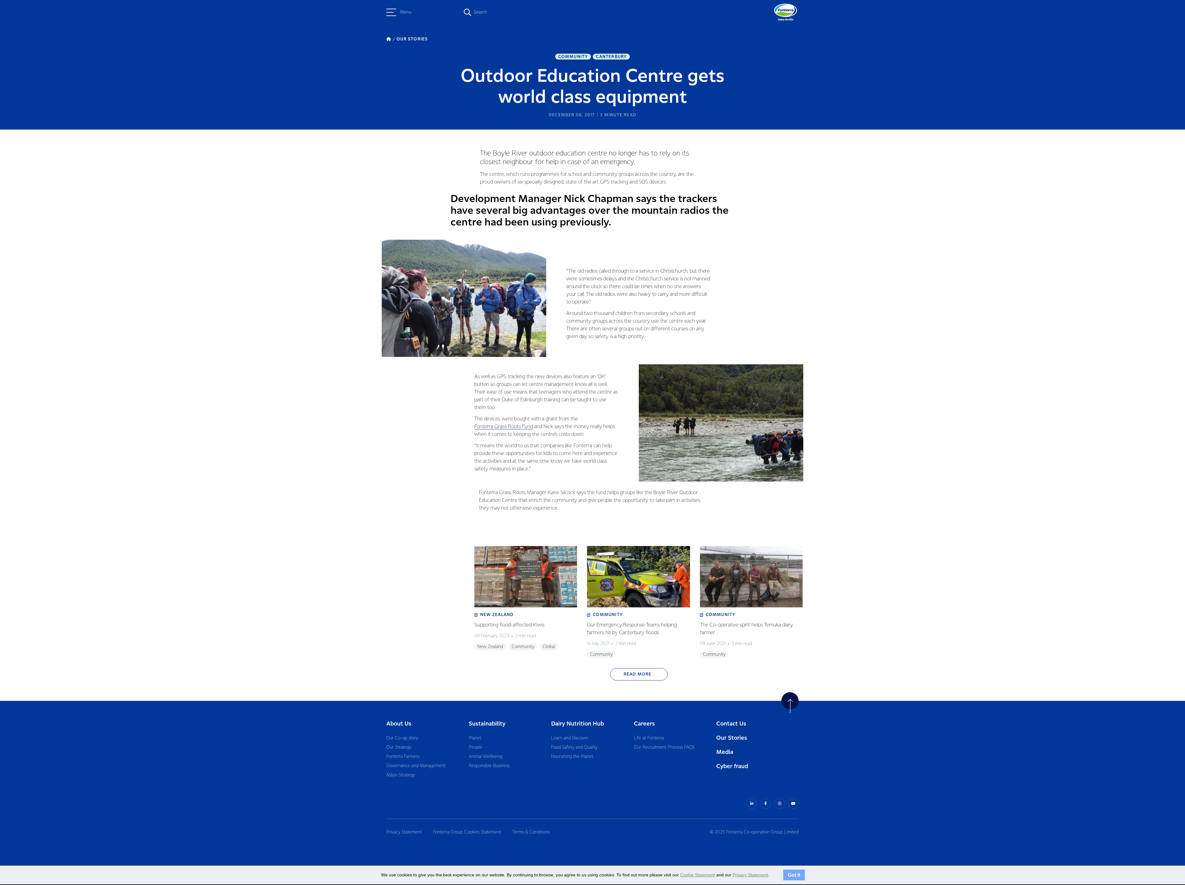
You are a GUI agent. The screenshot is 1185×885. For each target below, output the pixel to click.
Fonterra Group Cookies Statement (467, 832)
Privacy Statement (404, 832)
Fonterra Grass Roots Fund (503, 426)
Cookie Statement (697, 874)
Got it (794, 875)
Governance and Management (416, 766)
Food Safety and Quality (574, 747)
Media (724, 752)
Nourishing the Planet (572, 757)
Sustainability (487, 724)
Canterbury (611, 57)
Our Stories (731, 738)
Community (573, 57)
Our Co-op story (402, 738)
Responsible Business (489, 766)
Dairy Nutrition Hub (577, 724)
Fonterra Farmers (402, 757)
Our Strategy (398, 747)
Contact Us (731, 724)
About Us (398, 724)
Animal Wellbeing (485, 757)
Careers (644, 724)
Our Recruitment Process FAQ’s (664, 747)
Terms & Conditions (531, 832)
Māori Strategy (400, 775)
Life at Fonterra (649, 738)
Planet (475, 738)
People (475, 747)
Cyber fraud (732, 766)
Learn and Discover (569, 738)
